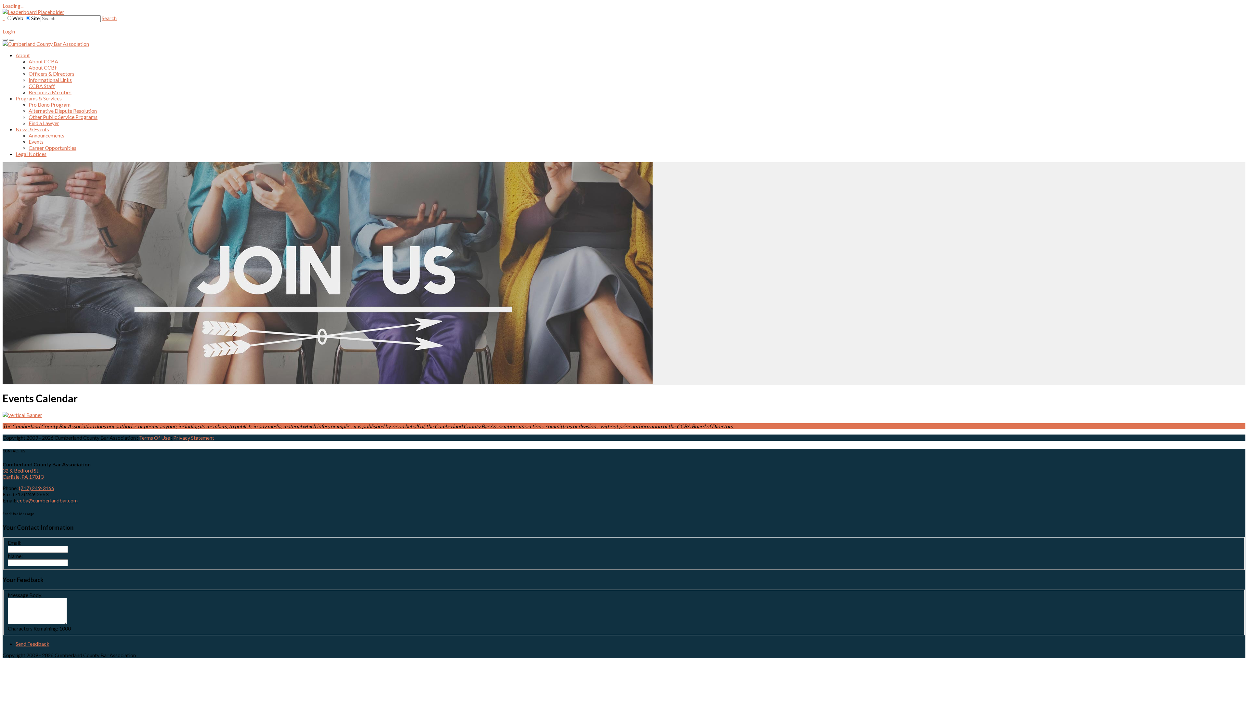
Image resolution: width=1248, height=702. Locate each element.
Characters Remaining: (33, 628)
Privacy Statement (193, 438)
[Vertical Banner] (22, 415)
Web (17, 18)
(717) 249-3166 (36, 488)
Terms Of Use (154, 438)
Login (9, 31)
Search (109, 18)
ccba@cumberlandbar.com (47, 500)
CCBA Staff (42, 86)
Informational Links (50, 80)
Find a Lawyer (44, 123)
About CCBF (43, 67)
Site (35, 18)
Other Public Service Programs (63, 117)
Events (36, 141)
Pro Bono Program (50, 104)
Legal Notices (31, 154)
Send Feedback (32, 644)
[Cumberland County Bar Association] (46, 44)
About (23, 55)
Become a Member (50, 92)
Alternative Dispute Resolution (63, 111)
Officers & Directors (51, 74)
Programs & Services (39, 98)
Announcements (46, 135)
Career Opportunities (52, 148)
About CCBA (43, 61)
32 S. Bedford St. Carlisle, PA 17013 (23, 473)
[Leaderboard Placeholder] (33, 12)
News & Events (32, 129)
